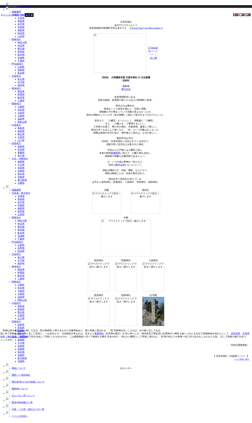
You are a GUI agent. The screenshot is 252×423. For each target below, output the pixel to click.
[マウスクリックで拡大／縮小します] (145, 203)
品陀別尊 (235, 333)
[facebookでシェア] (236, 15)
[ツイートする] (242, 15)
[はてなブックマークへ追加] (248, 15)
